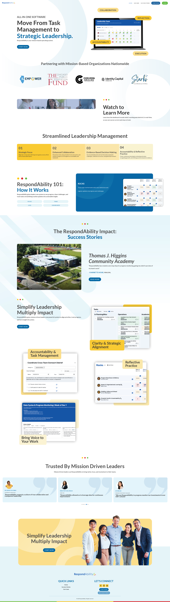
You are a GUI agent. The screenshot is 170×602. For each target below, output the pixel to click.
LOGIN (165, 3)
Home (66, 585)
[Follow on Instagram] (104, 585)
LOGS (29, 205)
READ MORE (94, 279)
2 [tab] (83, 504)
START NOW (156, 3)
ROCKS (30, 201)
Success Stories (66, 587)
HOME (130, 3)
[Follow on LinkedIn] (107, 585)
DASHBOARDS (56, 205)
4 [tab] (86, 504)
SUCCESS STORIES (145, 3)
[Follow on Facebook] (100, 585)
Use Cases (66, 589)
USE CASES (136, 3)
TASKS (56, 201)
